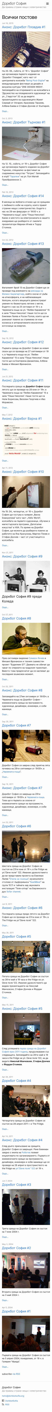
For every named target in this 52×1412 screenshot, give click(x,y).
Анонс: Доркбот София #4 (22, 1140)
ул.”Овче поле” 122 (25, 1168)
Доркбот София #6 (16, 826)
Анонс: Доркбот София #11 (22, 380)
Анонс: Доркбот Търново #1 (23, 122)
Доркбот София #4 (16, 1081)
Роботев (26, 1152)
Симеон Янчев (36, 658)
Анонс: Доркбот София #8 (22, 690)
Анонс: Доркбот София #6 (22, 908)
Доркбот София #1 (16, 1311)
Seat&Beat (35, 882)
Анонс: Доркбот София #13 (23, 244)
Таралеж (14, 176)
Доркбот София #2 (16, 1248)
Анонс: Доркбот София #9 (22, 556)
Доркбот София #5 (16, 936)
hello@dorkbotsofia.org (13, 1396)
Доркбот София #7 (16, 725)
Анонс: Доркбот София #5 (22, 1009)
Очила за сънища (19, 878)
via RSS (16, 1374)
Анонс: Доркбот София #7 (22, 788)
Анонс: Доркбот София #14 (23, 196)
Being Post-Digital (35, 80)
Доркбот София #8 (16, 618)
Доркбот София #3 (16, 1185)
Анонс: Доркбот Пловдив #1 (23, 27)
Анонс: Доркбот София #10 (23, 472)
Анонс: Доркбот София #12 (23, 342)
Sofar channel (13, 891)
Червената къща (11, 771)
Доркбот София (14, 3)
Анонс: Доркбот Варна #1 (22, 418)
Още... (5, 111)
